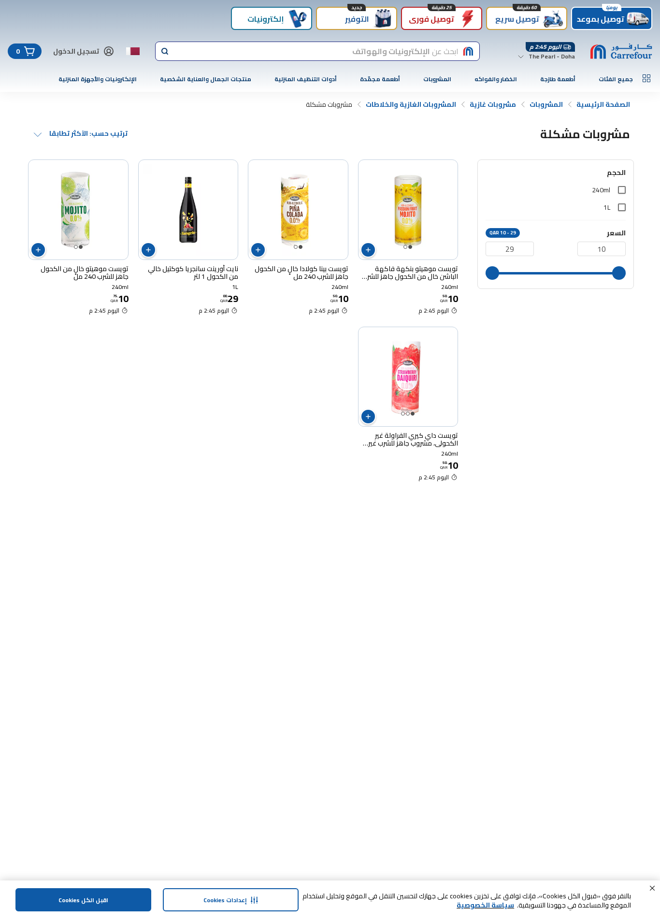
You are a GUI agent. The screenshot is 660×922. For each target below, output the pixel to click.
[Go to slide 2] (405, 247)
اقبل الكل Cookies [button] (83, 900)
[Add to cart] (368, 250)
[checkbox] (622, 190)
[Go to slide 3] (403, 414)
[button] (652, 888)
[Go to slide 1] (410, 247)
